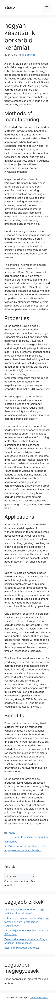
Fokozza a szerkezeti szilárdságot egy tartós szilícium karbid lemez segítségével (26, 922)
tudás (11, 832)
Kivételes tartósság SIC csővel (22, 947)
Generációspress (39, 997)
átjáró (9, 7)
